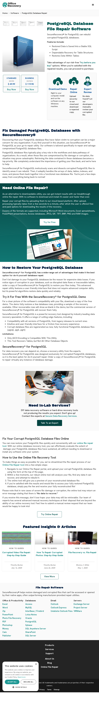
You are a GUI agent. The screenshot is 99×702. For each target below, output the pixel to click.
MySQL (28, 607)
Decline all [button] (28, 682)
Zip (3, 611)
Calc (4, 632)
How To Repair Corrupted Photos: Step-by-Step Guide (49, 554)
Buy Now (11, 89)
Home (5, 13)
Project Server (80, 607)
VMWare (78, 611)
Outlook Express (59, 607)
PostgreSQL (31, 621)
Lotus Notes (31, 614)
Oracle (28, 618)
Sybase (28, 625)
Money (5, 628)
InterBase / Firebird (34, 611)
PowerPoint (7, 614)
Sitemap (57, 690)
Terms (49, 690)
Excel (5, 604)
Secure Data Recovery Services (61, 416)
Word (5, 607)
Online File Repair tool (13, 464)
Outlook (54, 604)
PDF (4, 621)
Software (15, 13)
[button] (93, 4)
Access (28, 604)
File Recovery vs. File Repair (82, 552)
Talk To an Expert (49, 422)
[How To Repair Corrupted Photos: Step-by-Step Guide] (49, 537)
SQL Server (30, 635)
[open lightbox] (6, 23)
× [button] (36, 664)
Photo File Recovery (11, 618)
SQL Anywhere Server (35, 628)
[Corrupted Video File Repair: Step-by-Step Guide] (16, 537)
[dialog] (20, 676)
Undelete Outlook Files (62, 611)
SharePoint (30, 632)
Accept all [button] (12, 682)
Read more (22, 677)
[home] (14, 4)
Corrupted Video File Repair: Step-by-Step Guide (16, 554)
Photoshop (7, 625)
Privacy (42, 690)
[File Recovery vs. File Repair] (82, 537)
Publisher (6, 635)
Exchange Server (82, 604)
